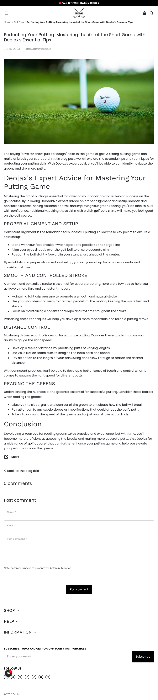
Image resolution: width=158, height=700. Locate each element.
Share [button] (15, 457)
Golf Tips (19, 22)
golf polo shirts (105, 210)
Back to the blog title (22, 471)
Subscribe (143, 656)
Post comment (79, 589)
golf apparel (37, 443)
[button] (6, 13)
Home (7, 22)
